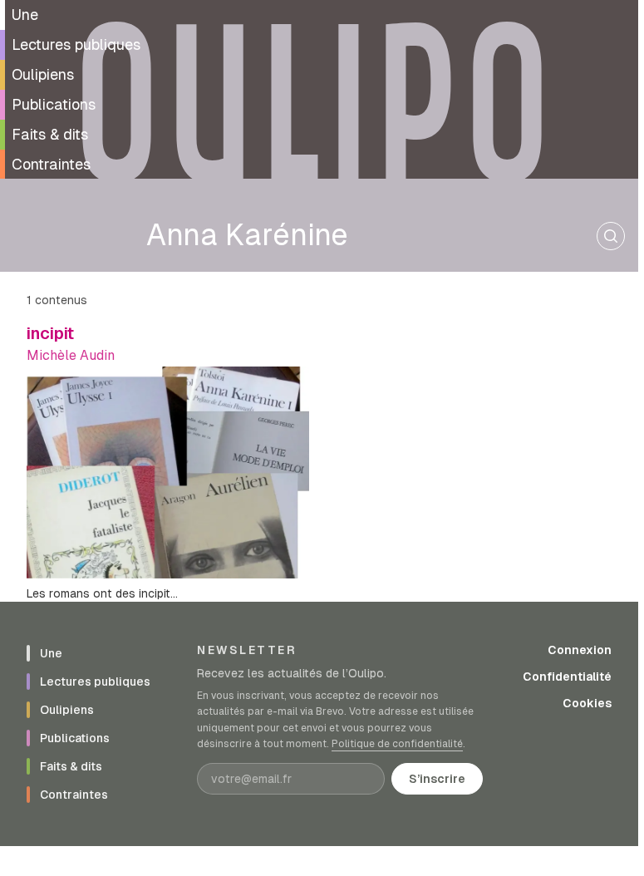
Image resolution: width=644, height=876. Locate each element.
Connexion (580, 650)
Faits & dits (50, 134)
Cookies (587, 703)
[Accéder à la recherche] (611, 236)
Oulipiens (43, 74)
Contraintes (51, 164)
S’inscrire (437, 778)
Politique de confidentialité (397, 744)
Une (25, 14)
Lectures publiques (76, 44)
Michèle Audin (71, 355)
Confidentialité (567, 676)
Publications (54, 104)
